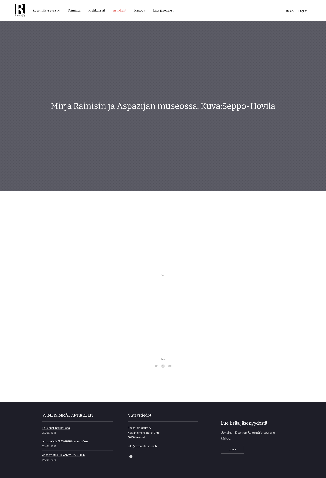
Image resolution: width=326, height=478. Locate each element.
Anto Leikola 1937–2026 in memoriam (65, 441)
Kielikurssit (96, 10)
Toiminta (74, 10)
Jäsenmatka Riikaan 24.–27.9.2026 (63, 455)
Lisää (232, 449)
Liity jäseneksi (163, 10)
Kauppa (139, 10)
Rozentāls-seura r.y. (46, 10)
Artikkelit (119, 10)
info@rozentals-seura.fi (142, 446)
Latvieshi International (56, 427)
